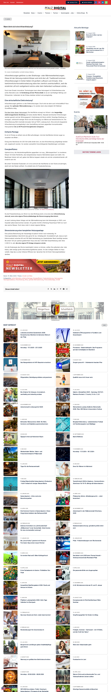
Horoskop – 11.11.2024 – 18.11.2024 (83, 460)
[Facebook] (48, 289)
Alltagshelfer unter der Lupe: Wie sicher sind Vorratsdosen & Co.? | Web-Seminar (95, 50)
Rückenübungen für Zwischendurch (32, 638)
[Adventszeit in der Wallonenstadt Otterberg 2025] (63, 516)
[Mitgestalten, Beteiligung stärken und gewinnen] (10, 383)
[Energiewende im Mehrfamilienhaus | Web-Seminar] (63, 605)
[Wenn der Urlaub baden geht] (63, 650)
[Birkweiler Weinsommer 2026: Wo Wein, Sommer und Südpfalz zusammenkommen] (10, 427)
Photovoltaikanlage (49, 279)
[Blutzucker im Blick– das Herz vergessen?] (79, 32)
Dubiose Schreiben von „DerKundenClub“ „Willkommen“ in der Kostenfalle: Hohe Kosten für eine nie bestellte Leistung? (35, 536)
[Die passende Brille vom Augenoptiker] (63, 576)
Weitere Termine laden (91, 152)
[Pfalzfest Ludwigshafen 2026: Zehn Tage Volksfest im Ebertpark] (10, 605)
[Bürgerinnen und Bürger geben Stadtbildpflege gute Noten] (10, 650)
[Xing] (63, 289)
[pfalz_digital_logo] (55, 7)
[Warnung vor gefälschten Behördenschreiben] (10, 665)
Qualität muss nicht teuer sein (83, 386)
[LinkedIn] (54, 289)
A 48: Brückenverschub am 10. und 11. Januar (87, 594)
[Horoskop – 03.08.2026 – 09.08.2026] (10, 680)
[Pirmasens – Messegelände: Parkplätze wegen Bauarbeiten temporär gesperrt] (79, 73)
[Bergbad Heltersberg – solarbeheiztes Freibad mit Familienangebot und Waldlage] (63, 427)
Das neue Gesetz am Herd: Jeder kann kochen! (35, 623)
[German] (8, 688)
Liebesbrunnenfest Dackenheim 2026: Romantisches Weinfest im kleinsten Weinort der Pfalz (35, 343)
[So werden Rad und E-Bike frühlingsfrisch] (10, 561)
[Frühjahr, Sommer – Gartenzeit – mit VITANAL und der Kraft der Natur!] (63, 635)
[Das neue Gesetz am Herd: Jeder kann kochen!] (10, 620)
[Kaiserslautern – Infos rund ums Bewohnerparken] (10, 501)
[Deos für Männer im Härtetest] (63, 472)
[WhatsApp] (57, 289)
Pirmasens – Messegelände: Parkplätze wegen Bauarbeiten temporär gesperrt (94, 78)
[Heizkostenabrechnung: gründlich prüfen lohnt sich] (63, 531)
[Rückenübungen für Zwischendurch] (10, 635)
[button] (86, 13)
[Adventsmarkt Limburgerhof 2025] (10, 412)
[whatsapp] (106, 2)
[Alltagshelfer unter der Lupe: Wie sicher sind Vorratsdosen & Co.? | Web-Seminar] (79, 46)
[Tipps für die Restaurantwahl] (10, 472)
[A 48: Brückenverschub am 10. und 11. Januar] (63, 591)
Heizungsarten (58, 278)
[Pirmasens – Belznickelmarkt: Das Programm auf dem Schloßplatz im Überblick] (63, 353)
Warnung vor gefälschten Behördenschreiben (35, 668)
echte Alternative (16, 278)
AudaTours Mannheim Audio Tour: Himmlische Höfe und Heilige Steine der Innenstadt (90, 139)
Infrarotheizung (20, 279)
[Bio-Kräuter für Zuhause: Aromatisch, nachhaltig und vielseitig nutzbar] (10, 397)
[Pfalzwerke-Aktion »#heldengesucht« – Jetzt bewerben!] (63, 501)
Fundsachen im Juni (79, 668)
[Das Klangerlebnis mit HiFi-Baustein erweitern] (10, 368)
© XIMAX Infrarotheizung (47, 209)
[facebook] (96, 2)
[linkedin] (102, 2)
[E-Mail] (66, 289)
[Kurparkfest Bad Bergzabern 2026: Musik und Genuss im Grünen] (10, 591)
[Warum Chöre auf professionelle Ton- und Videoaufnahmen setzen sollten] (63, 680)
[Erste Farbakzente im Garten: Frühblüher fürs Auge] (10, 576)
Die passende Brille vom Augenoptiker (85, 579)
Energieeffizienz (37, 278)
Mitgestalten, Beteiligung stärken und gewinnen (36, 386)
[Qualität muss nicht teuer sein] (63, 383)
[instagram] (99, 2)
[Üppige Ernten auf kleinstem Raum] (10, 442)
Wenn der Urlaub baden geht (82, 653)
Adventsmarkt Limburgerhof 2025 (31, 416)
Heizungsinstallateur (9, 279)
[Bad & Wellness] (63, 442)
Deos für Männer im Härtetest (82, 475)
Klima (26, 279)
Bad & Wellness (78, 445)
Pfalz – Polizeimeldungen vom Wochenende (87, 549)
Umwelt (58, 279)
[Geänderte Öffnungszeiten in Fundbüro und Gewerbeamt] (63, 338)
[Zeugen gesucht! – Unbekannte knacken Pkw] (63, 368)
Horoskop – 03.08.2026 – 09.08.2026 (32, 683)
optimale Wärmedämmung (36, 279)
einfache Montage (27, 278)
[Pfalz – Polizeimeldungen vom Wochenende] (63, 546)
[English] (3, 688)
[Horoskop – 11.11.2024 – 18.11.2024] (63, 457)
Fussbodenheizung (48, 278)
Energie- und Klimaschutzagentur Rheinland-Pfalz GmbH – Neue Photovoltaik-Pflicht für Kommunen (95, 64)
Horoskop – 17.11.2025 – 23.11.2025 (31, 356)
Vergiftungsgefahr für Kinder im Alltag (85, 623)
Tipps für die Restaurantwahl (29, 475)
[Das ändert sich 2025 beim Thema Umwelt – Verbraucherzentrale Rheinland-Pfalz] (63, 561)
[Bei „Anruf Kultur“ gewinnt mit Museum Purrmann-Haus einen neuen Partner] (10, 546)
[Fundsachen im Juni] (63, 665)
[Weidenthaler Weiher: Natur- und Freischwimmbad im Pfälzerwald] (10, 457)
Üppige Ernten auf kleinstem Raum (31, 445)
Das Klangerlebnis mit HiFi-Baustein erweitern (35, 371)
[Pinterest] (60, 289)
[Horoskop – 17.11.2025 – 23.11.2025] (10, 353)
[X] (51, 289)
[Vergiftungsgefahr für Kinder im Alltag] (63, 620)
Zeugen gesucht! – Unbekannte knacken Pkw (87, 371)
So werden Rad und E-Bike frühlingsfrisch (34, 564)
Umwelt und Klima (27, 276)
